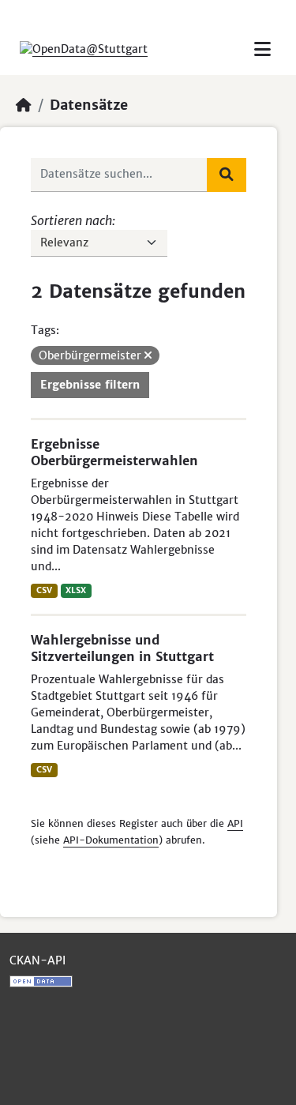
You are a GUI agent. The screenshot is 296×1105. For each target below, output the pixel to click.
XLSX (76, 590)
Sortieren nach (71, 220)
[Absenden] (226, 174)
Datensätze (89, 105)
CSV (44, 590)
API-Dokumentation (111, 840)
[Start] (24, 105)
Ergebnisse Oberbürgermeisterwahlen (114, 452)
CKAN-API (37, 960)
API (235, 823)
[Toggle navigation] (262, 49)
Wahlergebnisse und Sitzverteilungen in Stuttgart (122, 648)
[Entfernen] (148, 355)
